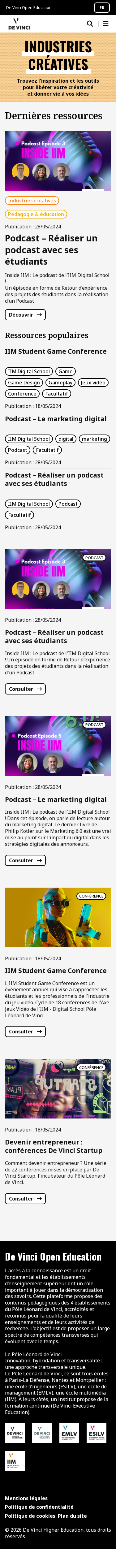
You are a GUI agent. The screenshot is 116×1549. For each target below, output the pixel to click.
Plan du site (72, 1515)
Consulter (21, 689)
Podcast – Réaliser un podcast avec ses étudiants (54, 479)
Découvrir (21, 314)
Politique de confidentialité (39, 1507)
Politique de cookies (30, 1515)
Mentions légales (26, 1498)
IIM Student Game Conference (56, 351)
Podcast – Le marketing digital (56, 418)
